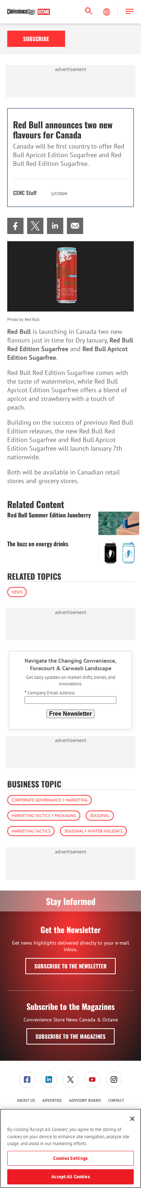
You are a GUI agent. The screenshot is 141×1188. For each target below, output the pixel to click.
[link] (15, 226)
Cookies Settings (70, 1158)
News (17, 592)
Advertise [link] (52, 1100)
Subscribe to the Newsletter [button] (70, 966)
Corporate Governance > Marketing (49, 800)
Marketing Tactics (31, 831)
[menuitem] (15, 226)
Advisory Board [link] (85, 1100)
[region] (70, 1148)
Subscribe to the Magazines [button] (70, 1036)
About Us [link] (26, 1100)
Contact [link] (116, 1100)
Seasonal (100, 815)
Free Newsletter (70, 714)
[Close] (132, 1119)
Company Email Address (50, 693)
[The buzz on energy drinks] (118, 552)
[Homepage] (28, 12)
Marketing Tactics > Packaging (44, 815)
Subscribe (36, 39)
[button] (129, 11)
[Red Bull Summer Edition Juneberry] (118, 523)
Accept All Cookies (70, 1177)
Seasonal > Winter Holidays (93, 831)
